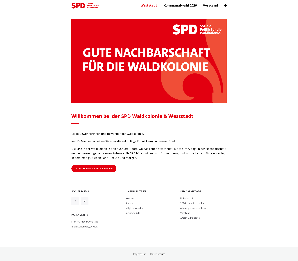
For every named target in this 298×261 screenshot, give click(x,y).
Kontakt (130, 198)
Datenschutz (157, 254)
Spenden (130, 203)
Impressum (139, 254)
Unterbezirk (186, 198)
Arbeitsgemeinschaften (193, 207)
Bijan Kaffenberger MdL (84, 226)
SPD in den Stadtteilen (192, 203)
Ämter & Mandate (190, 217)
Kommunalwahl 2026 (180, 5)
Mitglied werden (134, 207)
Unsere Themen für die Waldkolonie (93, 168)
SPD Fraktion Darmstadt (84, 221)
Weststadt (149, 5)
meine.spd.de (133, 212)
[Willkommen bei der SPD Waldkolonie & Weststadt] (149, 61)
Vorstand (210, 5)
